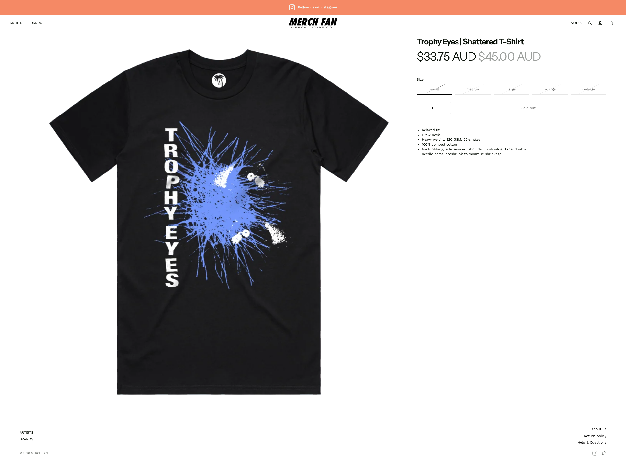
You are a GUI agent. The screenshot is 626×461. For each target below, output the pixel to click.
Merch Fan (39, 453)
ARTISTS (26, 432)
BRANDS (26, 439)
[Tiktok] (603, 453)
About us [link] (598, 429)
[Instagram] (595, 453)
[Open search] (589, 23)
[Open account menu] (600, 23)
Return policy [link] (595, 436)
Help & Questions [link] (592, 442)
